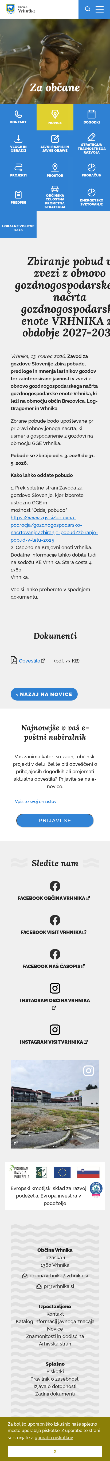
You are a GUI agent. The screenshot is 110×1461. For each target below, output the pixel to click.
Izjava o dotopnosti (55, 1386)
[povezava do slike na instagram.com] (55, 1104)
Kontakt (55, 1314)
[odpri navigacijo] (100, 9)
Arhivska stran (55, 1344)
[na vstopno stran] (20, 12)
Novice (55, 1329)
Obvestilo (30, 661)
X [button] (55, 1451)
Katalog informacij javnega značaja (55, 1321)
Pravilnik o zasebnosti (55, 1379)
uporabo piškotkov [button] (54, 1437)
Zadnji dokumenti (55, 1394)
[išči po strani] (89, 9)
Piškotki (55, 1371)
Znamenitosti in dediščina (55, 1336)
